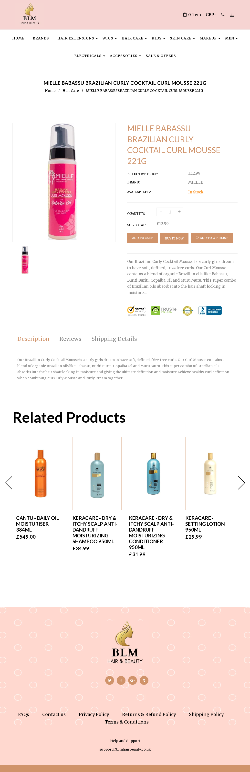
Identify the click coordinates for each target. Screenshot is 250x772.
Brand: (133, 182)
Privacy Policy (94, 714)
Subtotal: (136, 225)
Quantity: (136, 214)
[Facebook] (121, 680)
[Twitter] (109, 680)
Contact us (54, 714)
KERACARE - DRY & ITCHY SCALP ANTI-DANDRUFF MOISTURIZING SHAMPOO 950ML (95, 529)
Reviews (70, 338)
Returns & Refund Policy (149, 714)
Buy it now (174, 238)
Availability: (139, 192)
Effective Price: (142, 174)
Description (33, 338)
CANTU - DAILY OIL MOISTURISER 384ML (37, 524)
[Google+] (132, 680)
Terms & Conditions (127, 722)
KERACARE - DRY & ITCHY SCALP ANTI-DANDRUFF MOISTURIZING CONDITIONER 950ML (151, 532)
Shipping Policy (206, 714)
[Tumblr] (144, 680)
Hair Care (70, 90)
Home (50, 90)
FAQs (23, 714)
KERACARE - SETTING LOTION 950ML (205, 524)
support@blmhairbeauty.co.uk (125, 749)
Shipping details (114, 338)
